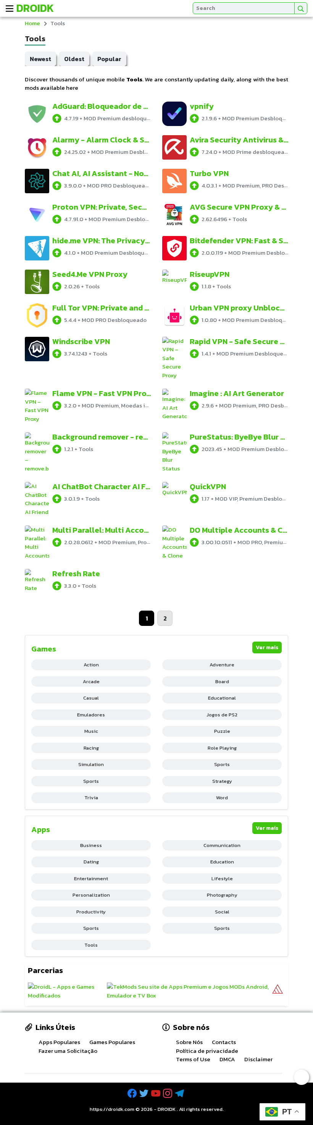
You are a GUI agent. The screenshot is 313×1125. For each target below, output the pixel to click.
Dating (91, 861)
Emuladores (91, 714)
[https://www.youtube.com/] (156, 1093)
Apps (40, 829)
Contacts (224, 1042)
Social (222, 911)
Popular (109, 58)
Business (91, 845)
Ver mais (267, 647)
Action (91, 664)
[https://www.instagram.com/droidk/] (168, 1093)
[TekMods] (189, 991)
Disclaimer (258, 1059)
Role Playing (222, 748)
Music (91, 731)
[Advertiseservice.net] (277, 991)
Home (32, 23)
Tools (91, 945)
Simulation (91, 764)
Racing (91, 748)
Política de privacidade (207, 1050)
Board (222, 681)
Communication (221, 845)
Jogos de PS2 (222, 714)
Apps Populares (59, 1042)
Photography (222, 895)
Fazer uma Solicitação (68, 1050)
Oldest (74, 58)
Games (43, 649)
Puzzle (222, 731)
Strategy (222, 781)
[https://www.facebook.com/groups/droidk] (132, 1093)
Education (222, 861)
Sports (222, 764)
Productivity (91, 911)
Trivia (91, 797)
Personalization (91, 895)
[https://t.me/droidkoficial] (180, 1093)
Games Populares (112, 1042)
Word (222, 797)
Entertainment (91, 878)
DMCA (227, 1059)
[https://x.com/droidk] (144, 1093)
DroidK (35, 8)
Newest (40, 58)
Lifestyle (222, 878)
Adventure (222, 664)
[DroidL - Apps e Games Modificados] (66, 991)
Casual (91, 698)
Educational (222, 698)
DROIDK (167, 1109)
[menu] (9, 8)
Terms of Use (193, 1059)
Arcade (91, 681)
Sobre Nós (189, 1042)
